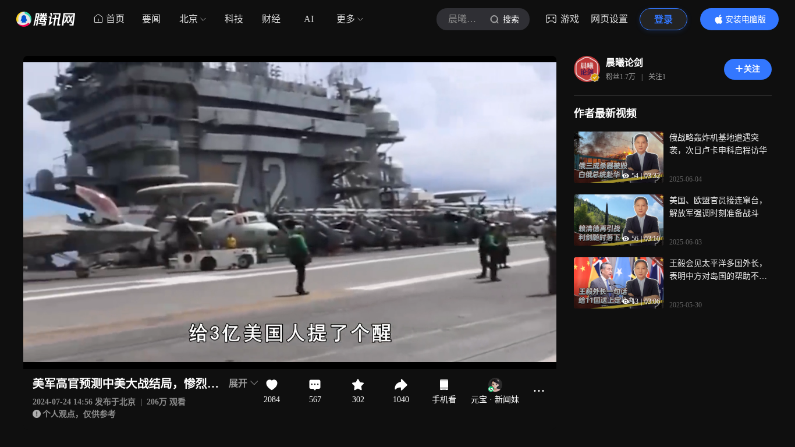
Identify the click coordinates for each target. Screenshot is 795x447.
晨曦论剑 (624, 63)
